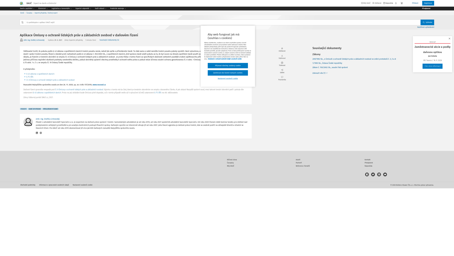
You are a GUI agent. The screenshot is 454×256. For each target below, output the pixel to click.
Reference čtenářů (303, 166)
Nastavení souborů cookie (82, 185)
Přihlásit (415, 3)
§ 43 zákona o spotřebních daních (40, 74)
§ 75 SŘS (29, 77)
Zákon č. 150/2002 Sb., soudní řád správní (330, 67)
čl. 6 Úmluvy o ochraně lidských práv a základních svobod (50, 80)
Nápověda (389, 3)
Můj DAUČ (230, 166)
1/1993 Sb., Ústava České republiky (327, 63)
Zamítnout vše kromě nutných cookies (228, 73)
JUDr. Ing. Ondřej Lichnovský (34, 40)
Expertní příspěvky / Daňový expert (46, 13)
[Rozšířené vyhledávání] (22, 22)
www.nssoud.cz (99, 85)
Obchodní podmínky (27, 185)
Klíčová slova (232, 160)
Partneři (299, 163)
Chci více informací (433, 66)
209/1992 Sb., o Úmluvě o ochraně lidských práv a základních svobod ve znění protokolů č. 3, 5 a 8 (354, 59)
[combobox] (227, 22)
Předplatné (369, 163)
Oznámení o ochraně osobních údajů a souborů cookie (225, 59)
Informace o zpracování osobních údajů (54, 185)
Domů (22, 13)
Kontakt (367, 160)
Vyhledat (429, 22)
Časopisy (29, 13)
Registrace (428, 3)
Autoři (298, 160)
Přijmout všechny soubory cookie (228, 66)
